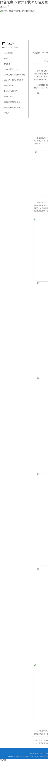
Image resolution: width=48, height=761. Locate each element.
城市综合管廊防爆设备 (12, 102)
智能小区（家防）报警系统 (13, 80)
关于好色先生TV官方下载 (25, 18)
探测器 (6, 58)
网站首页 (6, 18)
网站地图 (3, 760)
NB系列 (6, 113)
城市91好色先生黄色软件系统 (14, 75)
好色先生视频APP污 (11, 69)
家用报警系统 (8, 86)
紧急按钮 (7, 64)
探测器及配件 (8, 96)
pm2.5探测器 (8, 53)
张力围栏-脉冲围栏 (10, 91)
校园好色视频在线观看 (12, 107)
